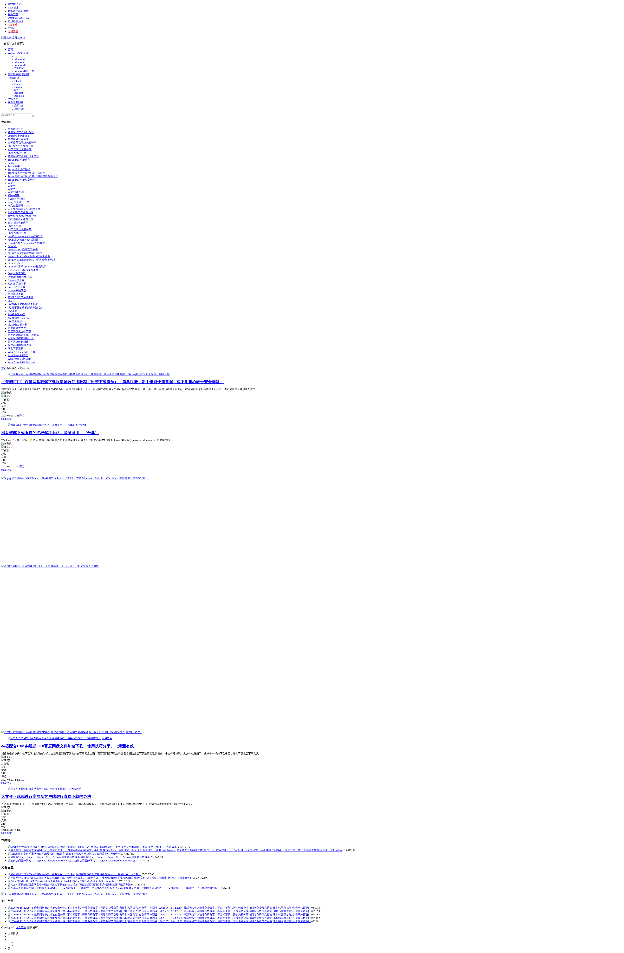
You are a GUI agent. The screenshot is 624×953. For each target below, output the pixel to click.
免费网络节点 (15, 129)
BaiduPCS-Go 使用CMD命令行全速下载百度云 (90, 881)
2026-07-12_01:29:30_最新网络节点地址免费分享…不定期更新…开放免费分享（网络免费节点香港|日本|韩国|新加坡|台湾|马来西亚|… (235, 921)
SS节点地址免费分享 (20, 149)
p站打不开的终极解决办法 (23, 304)
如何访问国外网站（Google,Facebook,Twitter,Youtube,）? (105, 860)
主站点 (12, 28)
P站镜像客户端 (16, 314)
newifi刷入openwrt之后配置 (23, 239)
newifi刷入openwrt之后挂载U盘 (25, 236)
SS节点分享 (14, 226)
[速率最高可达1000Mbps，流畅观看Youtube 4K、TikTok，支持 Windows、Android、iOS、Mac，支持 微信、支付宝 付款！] (75, 478)
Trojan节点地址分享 (19, 159)
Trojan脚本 (14, 166)
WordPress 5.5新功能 (19, 358)
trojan (11, 163)
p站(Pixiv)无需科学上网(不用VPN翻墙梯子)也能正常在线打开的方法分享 (135, 846)
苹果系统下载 (15, 294)
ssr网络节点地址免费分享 (22, 142)
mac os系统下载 (16, 287)
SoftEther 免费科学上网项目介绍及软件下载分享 (93, 853)
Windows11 (20, 68)
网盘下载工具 (15, 348)
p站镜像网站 (15, 321)
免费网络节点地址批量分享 (23, 156)
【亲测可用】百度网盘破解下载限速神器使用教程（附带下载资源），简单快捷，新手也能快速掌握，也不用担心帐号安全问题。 (112, 382)
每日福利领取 (15, 21)
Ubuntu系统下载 (17, 290)
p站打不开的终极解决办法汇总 (25, 307)
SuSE (17, 89)
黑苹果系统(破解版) (19, 74)
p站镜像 (12, 311)
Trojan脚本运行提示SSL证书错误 (26, 172)
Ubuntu (18, 81)
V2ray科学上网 (16, 198)
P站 (10, 300)
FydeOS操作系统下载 (20, 276)
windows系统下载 (24, 71)
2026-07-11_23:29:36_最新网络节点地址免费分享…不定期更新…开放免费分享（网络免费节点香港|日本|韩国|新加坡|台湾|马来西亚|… (235, 918)
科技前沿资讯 (15, 4)
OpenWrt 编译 (15, 263)
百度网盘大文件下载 (19, 331)
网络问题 (13, 98)
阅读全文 (6, 419)
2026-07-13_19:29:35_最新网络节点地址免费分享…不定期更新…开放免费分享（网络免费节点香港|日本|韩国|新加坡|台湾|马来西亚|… (235, 911)
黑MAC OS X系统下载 (20, 297)
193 (22, 779)
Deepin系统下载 (17, 273)
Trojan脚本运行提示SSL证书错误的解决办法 (33, 176)
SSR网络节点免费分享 (20, 146)
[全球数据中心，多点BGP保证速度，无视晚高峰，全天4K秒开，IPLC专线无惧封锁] (50, 566)
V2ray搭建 (14, 195)
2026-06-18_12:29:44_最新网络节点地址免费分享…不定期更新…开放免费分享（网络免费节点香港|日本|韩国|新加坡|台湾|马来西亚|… (235, 907)
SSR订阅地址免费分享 (20, 219)
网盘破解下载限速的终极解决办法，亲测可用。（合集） (50, 433)
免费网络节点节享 (18, 139)
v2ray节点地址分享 (18, 202)
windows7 (19, 59)
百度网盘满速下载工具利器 (23, 335)
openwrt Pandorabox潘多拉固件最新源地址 (31, 259)
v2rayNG (13, 188)
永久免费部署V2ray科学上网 (24, 209)
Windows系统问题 (18, 53)
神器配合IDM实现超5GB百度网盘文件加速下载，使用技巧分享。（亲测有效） (69, 746)
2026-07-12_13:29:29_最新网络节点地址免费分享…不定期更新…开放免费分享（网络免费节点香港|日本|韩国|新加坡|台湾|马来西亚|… (235, 914)
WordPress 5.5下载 (18, 355)
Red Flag (19, 95)
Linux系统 (13, 77)
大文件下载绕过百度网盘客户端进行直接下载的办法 (46, 796)
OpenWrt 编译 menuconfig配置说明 (27, 266)
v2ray (11, 183)
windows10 (20, 65)
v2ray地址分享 (16, 192)
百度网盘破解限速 (18, 341)
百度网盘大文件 (17, 328)
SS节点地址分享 (17, 152)
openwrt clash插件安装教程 (23, 249)
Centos (17, 84)
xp (15, 56)
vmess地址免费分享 (19, 135)
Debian (18, 87)
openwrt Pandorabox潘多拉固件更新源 (29, 256)
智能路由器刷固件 (18, 11)
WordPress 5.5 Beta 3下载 (21, 352)
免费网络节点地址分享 (21, 132)
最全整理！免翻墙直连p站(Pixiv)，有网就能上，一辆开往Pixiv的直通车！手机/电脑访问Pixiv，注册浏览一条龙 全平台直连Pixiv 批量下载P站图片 (259, 850)
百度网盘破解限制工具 (21, 338)
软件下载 (13, 14)
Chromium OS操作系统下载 (23, 270)
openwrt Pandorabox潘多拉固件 (25, 253)
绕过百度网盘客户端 (19, 345)
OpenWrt (12, 246)
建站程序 (19, 109)
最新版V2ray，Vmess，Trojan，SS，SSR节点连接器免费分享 (115, 857)
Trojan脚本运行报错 (19, 169)
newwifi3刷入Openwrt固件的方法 (26, 243)
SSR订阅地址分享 (18, 222)
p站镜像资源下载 (17, 324)
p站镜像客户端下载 (19, 317)
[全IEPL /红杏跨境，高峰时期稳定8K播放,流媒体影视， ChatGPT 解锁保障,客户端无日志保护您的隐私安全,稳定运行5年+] (71, 732)
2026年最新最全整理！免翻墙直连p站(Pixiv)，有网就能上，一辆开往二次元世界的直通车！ (168, 888)
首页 (10, 49)
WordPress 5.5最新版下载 (22, 362)
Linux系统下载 (16, 280)
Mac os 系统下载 (17, 283)
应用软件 (19, 105)
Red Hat (18, 92)
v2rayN (12, 185)
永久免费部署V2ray (19, 205)
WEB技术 (13, 7)
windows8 (19, 62)
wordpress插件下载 (18, 17)
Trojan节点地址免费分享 (21, 179)
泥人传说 (19, 37)
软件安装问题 (15, 102)
